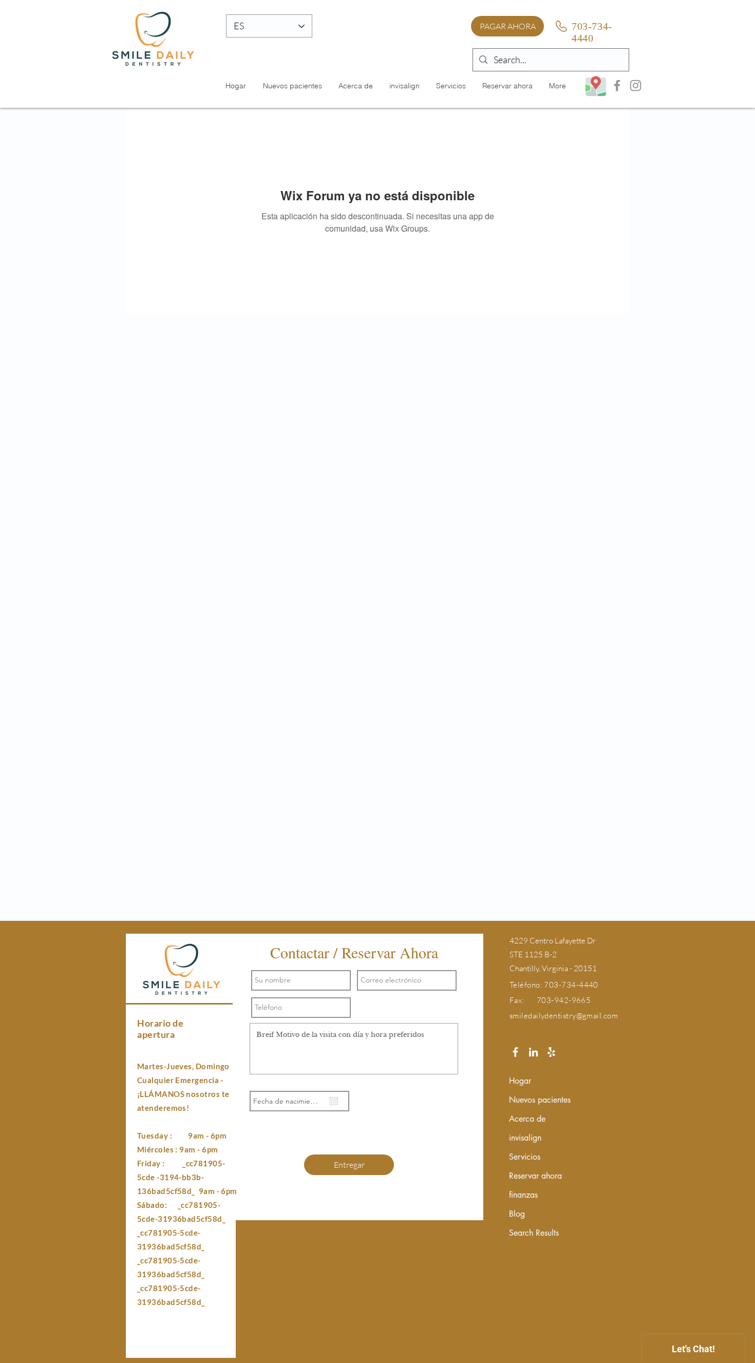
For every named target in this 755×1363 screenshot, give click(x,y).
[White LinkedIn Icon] (533, 1052)
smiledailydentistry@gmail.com (563, 1015)
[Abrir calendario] (334, 1101)
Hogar (520, 1080)
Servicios (524, 1156)
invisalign (525, 1137)
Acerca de (527, 1118)
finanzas (523, 1194)
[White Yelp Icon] (551, 1052)
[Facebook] (617, 85)
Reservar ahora (535, 1175)
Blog (517, 1213)
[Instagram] (635, 85)
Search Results (534, 1232)
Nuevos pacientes (540, 1099)
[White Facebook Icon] (515, 1052)
